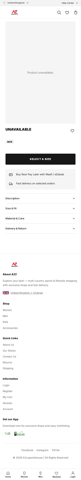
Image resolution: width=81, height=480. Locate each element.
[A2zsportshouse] (14, 12)
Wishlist (7, 403)
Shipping (8, 368)
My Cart (7, 397)
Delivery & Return (16, 228)
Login (6, 385)
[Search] (59, 12)
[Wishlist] (67, 12)
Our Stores (9, 350)
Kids (5, 322)
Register (8, 391)
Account (8, 409)
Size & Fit (11, 208)
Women (7, 310)
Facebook (27, 450)
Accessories (10, 328)
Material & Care (15, 218)
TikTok (56, 450)
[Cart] (75, 12)
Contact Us (9, 356)
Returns (7, 362)
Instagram (42, 450)
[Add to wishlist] (72, 131)
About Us (8, 344)
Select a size (40, 159)
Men (5, 316)
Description (12, 198)
